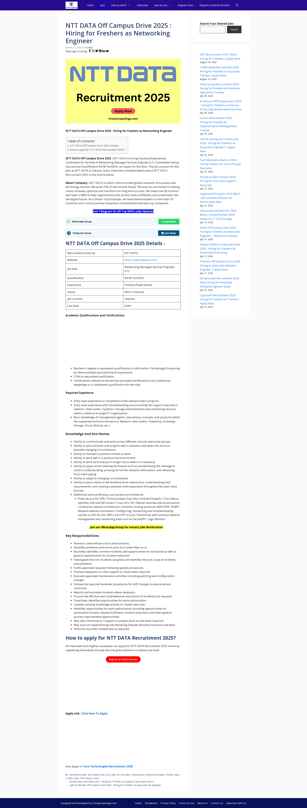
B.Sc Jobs (111, 774)
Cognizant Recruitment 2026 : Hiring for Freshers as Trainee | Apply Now (220, 299)
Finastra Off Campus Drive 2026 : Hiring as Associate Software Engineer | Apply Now (220, 265)
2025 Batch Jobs (96, 774)
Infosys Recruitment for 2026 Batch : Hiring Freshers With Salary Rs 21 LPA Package (218, 215)
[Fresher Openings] (72, 5)
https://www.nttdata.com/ (141, 260)
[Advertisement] (123, 344)
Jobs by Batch (118, 5)
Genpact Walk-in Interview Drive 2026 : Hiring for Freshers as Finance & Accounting (220, 248)
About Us (202, 803)
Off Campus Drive (89, 778)
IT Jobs (69, 778)
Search (234, 29)
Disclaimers (151, 803)
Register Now (185, 5)
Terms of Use (186, 803)
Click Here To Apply (94, 713)
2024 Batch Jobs (78, 774)
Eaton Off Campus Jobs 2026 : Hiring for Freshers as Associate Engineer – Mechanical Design (220, 232)
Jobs (102, 5)
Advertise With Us (236, 803)
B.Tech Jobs (123, 774)
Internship (142, 5)
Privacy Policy (168, 803)
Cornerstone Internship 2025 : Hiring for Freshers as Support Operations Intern (111, 781)
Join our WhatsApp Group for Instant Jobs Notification (126, 527)
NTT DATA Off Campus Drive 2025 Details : (94, 145)
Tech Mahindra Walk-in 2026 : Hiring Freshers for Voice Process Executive (220, 164)
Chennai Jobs (138, 774)
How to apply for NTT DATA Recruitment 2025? (97, 149)
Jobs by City (160, 5)
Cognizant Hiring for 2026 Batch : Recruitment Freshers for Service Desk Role (220, 198)
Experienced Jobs (155, 774)
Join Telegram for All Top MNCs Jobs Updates (123, 211)
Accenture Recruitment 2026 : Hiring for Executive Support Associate (218, 181)
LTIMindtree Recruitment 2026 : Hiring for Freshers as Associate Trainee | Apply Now (220, 71)
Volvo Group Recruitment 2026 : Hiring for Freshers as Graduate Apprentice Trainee (220, 88)
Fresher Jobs (172, 774)
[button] (237, 5)
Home (90, 5)
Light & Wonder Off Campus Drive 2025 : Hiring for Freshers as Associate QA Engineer (115, 785)
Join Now (170, 221)
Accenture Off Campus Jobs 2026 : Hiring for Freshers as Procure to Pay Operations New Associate (220, 105)
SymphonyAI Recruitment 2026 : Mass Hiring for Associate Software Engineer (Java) (220, 282)
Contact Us (217, 803)
